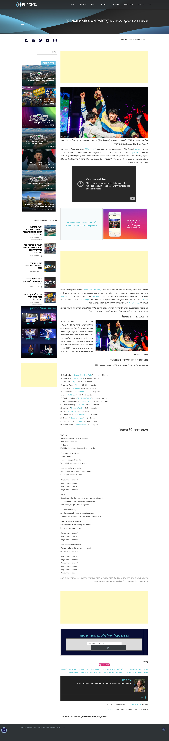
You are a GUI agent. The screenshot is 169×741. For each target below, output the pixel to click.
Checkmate (75, 388)
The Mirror (79, 421)
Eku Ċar (81, 405)
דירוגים (93, 4)
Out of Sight (84, 300)
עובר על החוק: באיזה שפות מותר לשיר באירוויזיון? (33, 297)
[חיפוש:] (47, 52)
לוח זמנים (83, 4)
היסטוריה (114, 4)
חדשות (94, 717)
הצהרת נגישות (37, 727)
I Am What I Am (134, 303)
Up (74, 382)
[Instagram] (142, 697)
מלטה (62, 717)
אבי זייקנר (110, 709)
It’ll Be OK (72, 411)
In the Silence (77, 378)
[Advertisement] (104, 67)
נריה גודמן (124, 40)
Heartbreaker (81, 425)
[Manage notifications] (164, 729)
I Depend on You (76, 418)
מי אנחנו (73, 4)
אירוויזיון (141, 4)
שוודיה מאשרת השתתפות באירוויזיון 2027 (33, 265)
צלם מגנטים (136, 705)
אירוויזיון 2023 (90, 149)
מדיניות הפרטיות (26, 727)
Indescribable (79, 392)
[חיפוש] (150, 4)
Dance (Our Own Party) (92, 290)
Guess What (87, 402)
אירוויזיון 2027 (128, 4)
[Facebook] (145, 697)
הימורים (103, 4)
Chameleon (96, 296)
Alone (77, 385)
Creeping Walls (77, 408)
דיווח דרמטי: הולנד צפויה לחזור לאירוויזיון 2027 (32, 281)
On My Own (71, 395)
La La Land (80, 415)
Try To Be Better (84, 398)
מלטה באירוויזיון (86, 717)
